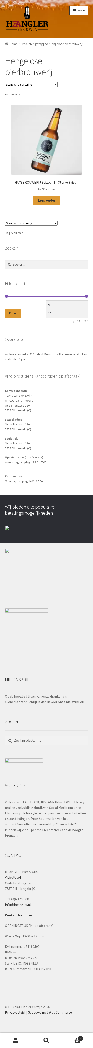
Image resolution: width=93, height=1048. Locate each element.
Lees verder (46, 200)
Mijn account (15, 1040)
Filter (12, 313)
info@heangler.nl (18, 904)
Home (14, 44)
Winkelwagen (71, 1037)
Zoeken (46, 1040)
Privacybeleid (15, 1012)
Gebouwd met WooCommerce (50, 1012)
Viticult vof (13, 877)
